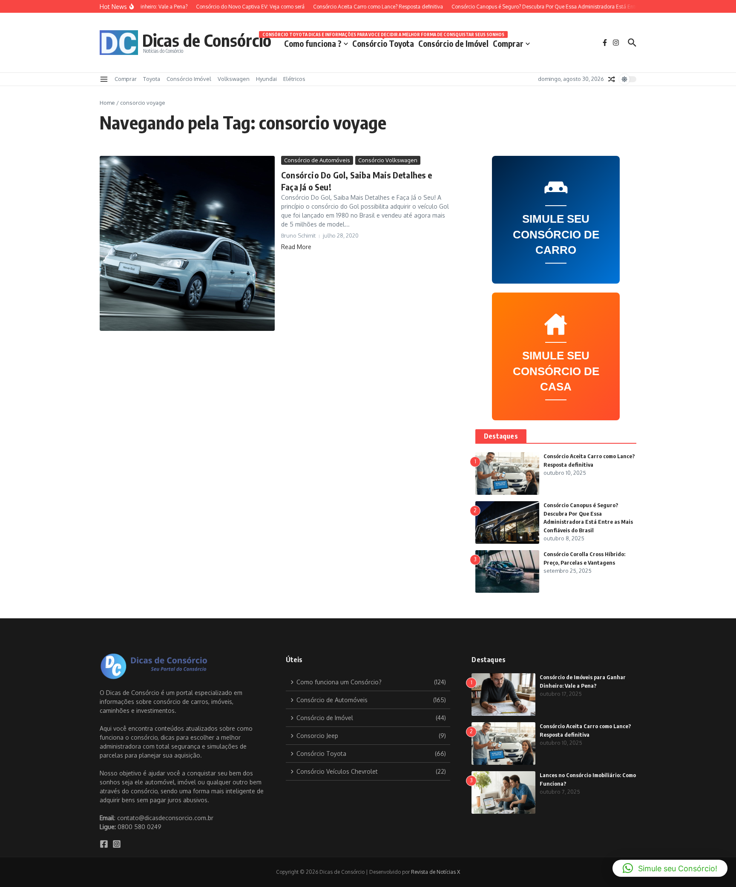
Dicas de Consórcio (206, 40)
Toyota (151, 78)
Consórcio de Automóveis (317, 160)
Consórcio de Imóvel (453, 43)
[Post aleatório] (611, 79)
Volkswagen (234, 78)
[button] (669, 868)
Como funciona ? (313, 43)
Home (107, 102)
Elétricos (294, 78)
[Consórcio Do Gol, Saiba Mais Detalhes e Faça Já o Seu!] (187, 243)
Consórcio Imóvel (189, 78)
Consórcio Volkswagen (387, 160)
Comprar (508, 43)
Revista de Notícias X (435, 872)
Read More (296, 246)
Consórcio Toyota (383, 42)
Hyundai (266, 78)
